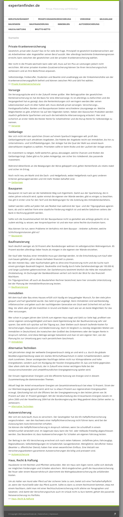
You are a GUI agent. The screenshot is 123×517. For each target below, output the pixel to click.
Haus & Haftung (17, 29)
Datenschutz (43, 514)
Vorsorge (85, 19)
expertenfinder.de (24, 5)
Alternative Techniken (22, 406)
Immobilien (64, 24)
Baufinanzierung (39, 24)
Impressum (54, 514)
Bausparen (14, 24)
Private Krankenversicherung (54, 19)
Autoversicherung (89, 24)
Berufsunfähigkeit (18, 19)
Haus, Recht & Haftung (22, 498)
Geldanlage (106, 19)
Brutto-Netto (42, 29)
